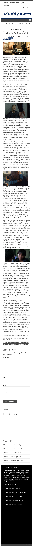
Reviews (17, 23)
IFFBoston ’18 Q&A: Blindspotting (12, 445)
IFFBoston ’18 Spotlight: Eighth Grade (13, 460)
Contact (6, 5)
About (23, 4)
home (4, 23)
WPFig (29, 544)
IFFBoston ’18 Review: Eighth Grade (12, 457)
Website (5, 393)
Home (22, 2)
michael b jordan (25, 342)
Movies (13, 23)
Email (5, 385)
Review (19, 344)
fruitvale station (16, 342)
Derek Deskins (9, 36)
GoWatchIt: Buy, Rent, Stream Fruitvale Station (15, 335)
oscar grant (14, 344)
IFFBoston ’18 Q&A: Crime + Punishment (14, 449)
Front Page (8, 23)
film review (9, 342)
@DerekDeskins (7, 340)
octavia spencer (6, 344)
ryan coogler (25, 344)
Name (5, 377)
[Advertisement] (13, 427)
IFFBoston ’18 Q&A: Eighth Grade (12, 453)
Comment (6, 357)
